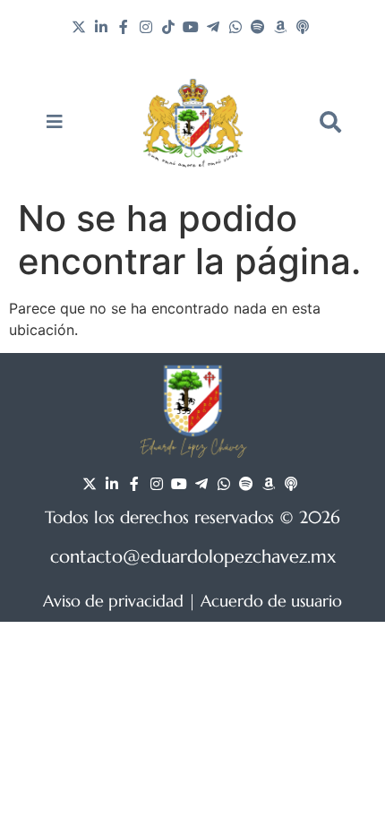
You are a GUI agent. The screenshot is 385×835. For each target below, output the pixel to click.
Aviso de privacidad (113, 600)
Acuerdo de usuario (271, 600)
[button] (330, 122)
